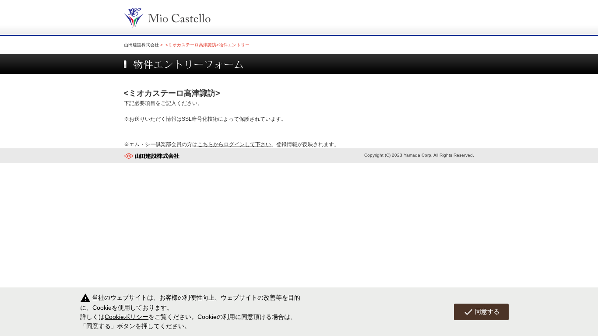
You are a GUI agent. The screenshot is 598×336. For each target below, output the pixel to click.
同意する (481, 312)
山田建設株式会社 (141, 44)
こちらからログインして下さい (234, 144)
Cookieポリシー (126, 316)
